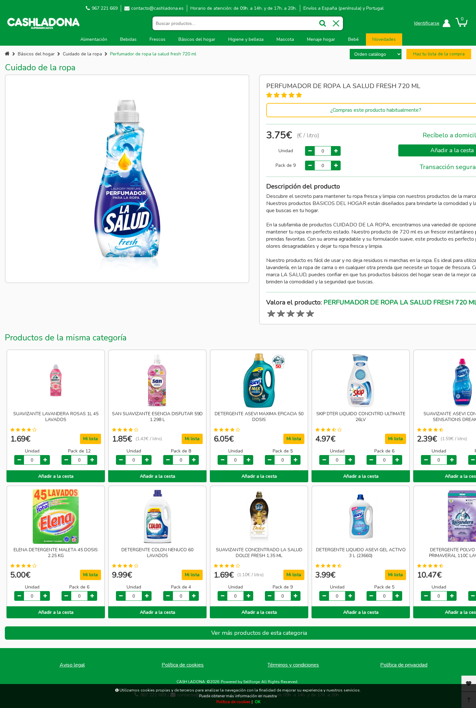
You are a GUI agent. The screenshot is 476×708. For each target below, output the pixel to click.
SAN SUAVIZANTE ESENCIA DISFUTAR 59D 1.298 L (157, 417)
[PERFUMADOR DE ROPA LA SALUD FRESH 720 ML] (127, 178)
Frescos (157, 39)
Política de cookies (183, 664)
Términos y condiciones (293, 664)
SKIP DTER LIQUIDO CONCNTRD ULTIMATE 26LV (360, 417)
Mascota (285, 39)
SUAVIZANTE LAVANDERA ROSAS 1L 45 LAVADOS (55, 417)
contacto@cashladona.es (157, 8)
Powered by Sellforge (240, 681)
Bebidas (128, 39)
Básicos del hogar (196, 39)
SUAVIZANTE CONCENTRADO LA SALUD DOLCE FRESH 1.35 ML (259, 553)
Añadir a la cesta (56, 476)
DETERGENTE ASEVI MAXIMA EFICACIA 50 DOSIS (259, 417)
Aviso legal (72, 664)
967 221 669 (105, 8)
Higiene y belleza (246, 39)
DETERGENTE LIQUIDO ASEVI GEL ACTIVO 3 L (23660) (361, 553)
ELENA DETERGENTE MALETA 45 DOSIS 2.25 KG (56, 553)
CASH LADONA (190, 681)
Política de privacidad (403, 664)
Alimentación (93, 39)
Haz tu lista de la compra (439, 54)
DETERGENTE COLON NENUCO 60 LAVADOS (157, 553)
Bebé (353, 39)
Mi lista (90, 439)
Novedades (384, 39)
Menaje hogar (321, 39)
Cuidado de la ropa (82, 54)
